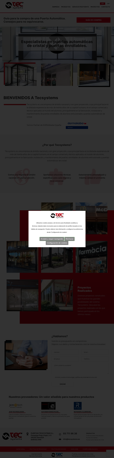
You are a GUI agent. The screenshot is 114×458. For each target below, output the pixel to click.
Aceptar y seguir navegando (52, 239)
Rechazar (69, 239)
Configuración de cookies (57, 243)
